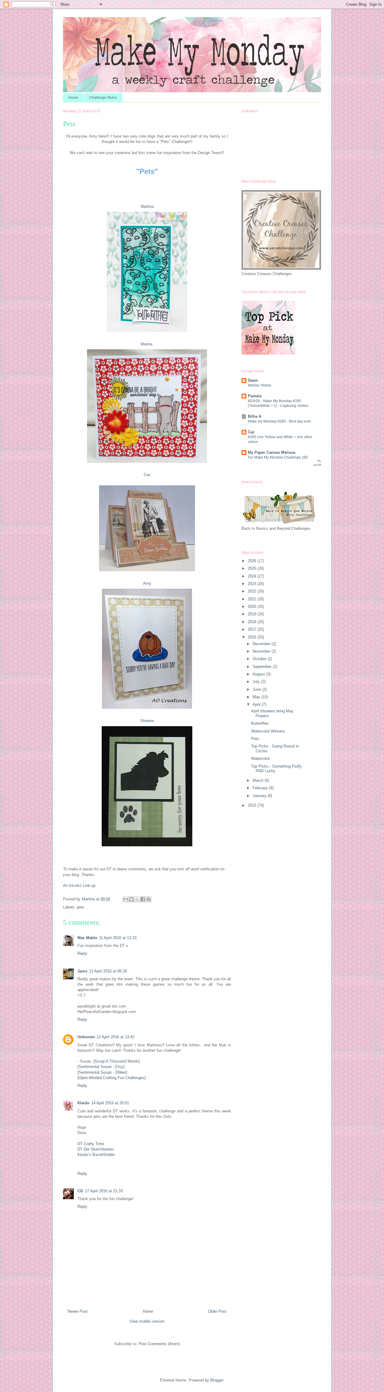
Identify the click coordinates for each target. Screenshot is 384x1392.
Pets (255, 738)
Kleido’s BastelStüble (96, 1154)
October (260, 659)
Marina (147, 344)
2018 (252, 622)
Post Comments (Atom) (159, 1344)
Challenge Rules (103, 98)
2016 (252, 637)
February (261, 788)
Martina (147, 206)
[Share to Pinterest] (149, 899)
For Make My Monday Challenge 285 (278, 457)
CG (80, 1191)
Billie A (254, 416)
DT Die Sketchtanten (95, 1149)
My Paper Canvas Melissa (271, 452)
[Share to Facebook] (143, 899)
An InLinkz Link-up (79, 885)
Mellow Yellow (259, 385)
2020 (252, 606)
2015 (252, 805)
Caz (147, 474)
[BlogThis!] (131, 899)
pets (80, 907)
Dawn (253, 380)
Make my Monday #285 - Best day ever (279, 421)
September (263, 666)
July (257, 681)
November (262, 651)
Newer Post (78, 1311)
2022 (252, 591)
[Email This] (126, 899)
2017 (252, 629)
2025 (252, 568)
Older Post (217, 1311)
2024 (252, 576)
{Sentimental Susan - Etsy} (100, 1066)
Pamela (255, 396)
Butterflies (260, 723)
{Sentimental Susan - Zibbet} (102, 1072)
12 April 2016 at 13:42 (115, 1037)
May (257, 697)
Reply (82, 953)
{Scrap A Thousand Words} (116, 1061)
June (257, 689)
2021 (252, 599)
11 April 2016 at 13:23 (117, 938)
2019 (252, 614)
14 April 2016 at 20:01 (110, 1103)
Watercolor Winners (268, 731)
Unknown (86, 1037)
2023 (252, 583)
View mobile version (147, 1321)
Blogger (216, 1380)
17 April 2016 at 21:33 (104, 1191)
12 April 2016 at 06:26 (108, 971)
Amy (147, 583)
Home (73, 98)
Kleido (83, 1103)
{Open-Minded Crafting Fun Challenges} (111, 1077)
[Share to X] (137, 899)
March (259, 780)
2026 (252, 561)
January (260, 795)
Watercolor (260, 758)
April (257, 704)
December (262, 643)
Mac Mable (87, 938)
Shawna (147, 720)
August (259, 674)
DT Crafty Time (90, 1144)
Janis (82, 971)
